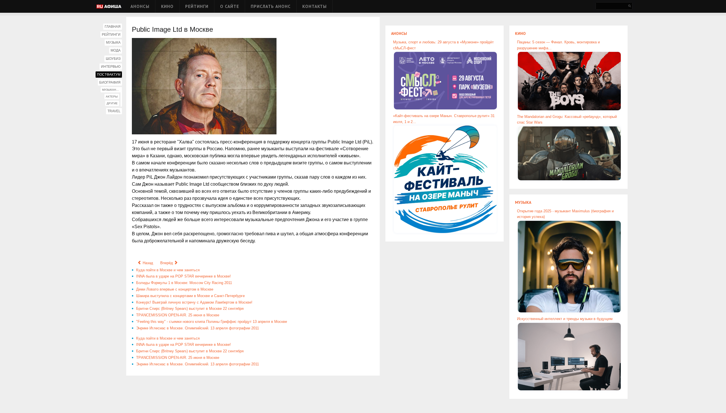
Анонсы (139, 6)
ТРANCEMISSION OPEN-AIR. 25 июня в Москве (177, 315)
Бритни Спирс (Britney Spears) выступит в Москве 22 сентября (190, 308)
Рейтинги (196, 6)
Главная (113, 27)
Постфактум (109, 75)
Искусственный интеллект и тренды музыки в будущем (565, 319)
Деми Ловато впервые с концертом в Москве (174, 289)
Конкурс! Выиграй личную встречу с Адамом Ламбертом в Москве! (194, 302)
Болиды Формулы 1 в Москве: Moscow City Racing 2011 (184, 283)
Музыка (113, 43)
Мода (116, 50)
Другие (112, 103)
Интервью (111, 67)
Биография (110, 82)
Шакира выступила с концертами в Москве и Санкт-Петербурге (190, 296)
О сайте (229, 6)
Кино (167, 6)
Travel (114, 111)
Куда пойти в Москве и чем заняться (168, 270)
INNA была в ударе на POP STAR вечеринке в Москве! (183, 276)
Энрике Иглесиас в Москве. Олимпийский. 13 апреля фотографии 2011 (197, 328)
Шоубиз (113, 59)
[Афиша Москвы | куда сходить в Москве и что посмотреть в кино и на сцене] (108, 7)
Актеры (112, 96)
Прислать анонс (271, 6)
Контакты (314, 6)
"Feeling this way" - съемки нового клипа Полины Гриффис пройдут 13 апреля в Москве (211, 321)
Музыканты (111, 89)
